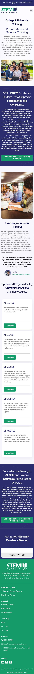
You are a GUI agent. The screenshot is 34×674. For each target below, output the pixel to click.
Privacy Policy (10, 672)
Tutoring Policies (19, 672)
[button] (31, 10)
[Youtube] (2, 662)
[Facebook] (6, 662)
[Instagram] (10, 662)
